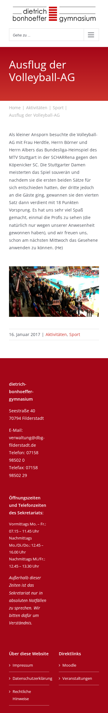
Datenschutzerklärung (29, 678)
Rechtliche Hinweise (22, 695)
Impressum (23, 665)
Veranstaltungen (77, 678)
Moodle (69, 665)
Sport (74, 334)
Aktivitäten (56, 334)
